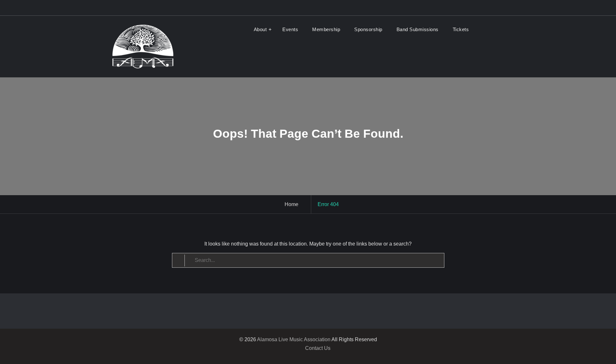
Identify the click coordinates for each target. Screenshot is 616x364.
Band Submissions (418, 29)
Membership (326, 29)
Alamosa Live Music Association (293, 339)
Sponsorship (368, 29)
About (260, 29)
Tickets (461, 29)
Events (290, 29)
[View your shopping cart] (484, 29)
